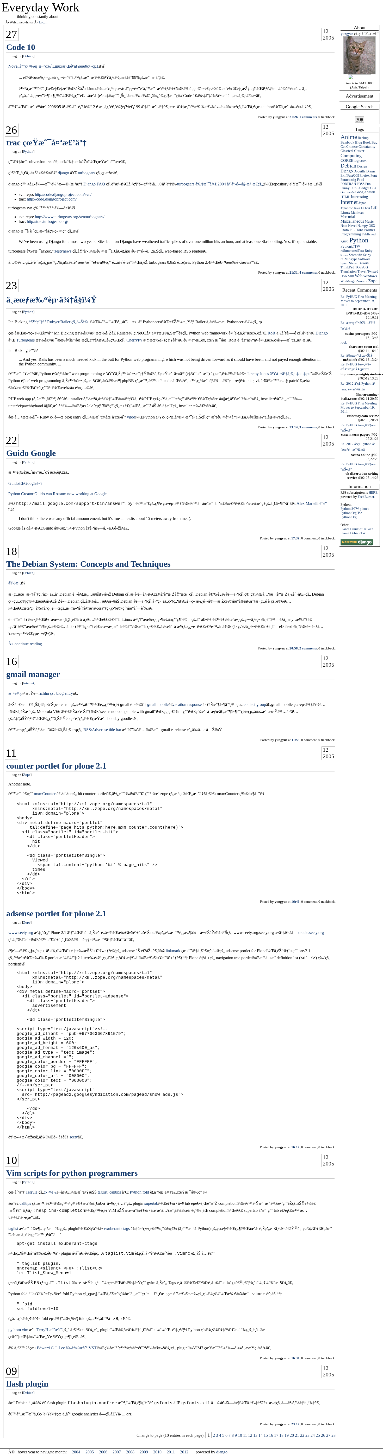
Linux (345, 212)
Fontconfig (348, 180)
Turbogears (25, 340)
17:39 (295, 538)
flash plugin (27, 1383)
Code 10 (20, 47)
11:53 (296, 740)
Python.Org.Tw (351, 513)
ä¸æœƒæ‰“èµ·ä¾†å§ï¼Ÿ (51, 299)
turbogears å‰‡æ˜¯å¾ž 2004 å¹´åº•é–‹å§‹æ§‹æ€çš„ (220, 184)
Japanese (347, 208)
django (63, 173)
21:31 (293, 272)
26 (11, 130)
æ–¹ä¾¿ (14, 693)
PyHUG (345, 241)
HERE (373, 492)
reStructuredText (352, 251)
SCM (344, 259)
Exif (344, 175)
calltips (115, 1192)
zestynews (62, 251)
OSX (372, 226)
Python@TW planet (355, 509)
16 (11, 661)
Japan (363, 203)
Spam (344, 263)
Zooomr (361, 281)
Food (360, 180)
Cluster (359, 151)
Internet (349, 202)
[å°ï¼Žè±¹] (359, 73)
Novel (352, 226)
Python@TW (350, 246)
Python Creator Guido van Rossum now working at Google (57, 494)
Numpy (362, 226)
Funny (345, 188)
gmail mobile (158, 704)
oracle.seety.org (311, 932)
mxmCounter (44, 793)
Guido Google (31, 453)
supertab (151, 1203)
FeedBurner (366, 497)
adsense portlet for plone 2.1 (56, 913)
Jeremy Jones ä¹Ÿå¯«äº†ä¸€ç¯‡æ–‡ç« (279, 373)
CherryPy (134, 340)
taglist (102, 1192)
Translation (349, 271)
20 (292, 1435)
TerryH (32, 1192)
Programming (351, 234)
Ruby (369, 251)
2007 (117, 1452)
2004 (76, 1452)
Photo (345, 230)
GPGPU (371, 192)
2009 (144, 1452)
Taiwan (363, 263)
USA (344, 276)
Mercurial (348, 217)
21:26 (293, 117)
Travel (362, 271)
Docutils (360, 171)
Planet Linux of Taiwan (357, 529)
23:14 (293, 427)
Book (367, 142)
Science (344, 255)
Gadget (364, 188)
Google (360, 192)
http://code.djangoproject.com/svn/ (63, 194)
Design (362, 166)
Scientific (355, 255)
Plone (359, 230)
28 (333, 1435)
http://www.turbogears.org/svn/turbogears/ (69, 217)
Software (364, 259)
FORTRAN (348, 184)
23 (11, 285)
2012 (184, 1452)
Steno (353, 263)
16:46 (295, 902)
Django (347, 171)
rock (344, 342)
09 (11, 1371)
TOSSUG (361, 267)
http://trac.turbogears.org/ (47, 221)
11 (11, 753)
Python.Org (349, 517)
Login (43, 22)
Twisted (372, 271)
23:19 (295, 1424)
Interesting (359, 196)
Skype (353, 259)
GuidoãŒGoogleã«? (25, 483)
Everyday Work (40, 7)
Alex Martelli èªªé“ (311, 503)
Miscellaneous (352, 221)
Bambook (347, 142)
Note (344, 226)
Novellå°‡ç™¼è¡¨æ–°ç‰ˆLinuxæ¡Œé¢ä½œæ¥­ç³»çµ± (53, 66)
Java (357, 208)
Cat (343, 147)
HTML (345, 197)
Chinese (352, 147)
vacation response (187, 704)
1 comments (308, 117)
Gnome (346, 192)
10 (11, 1160)
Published (369, 234)
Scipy (367, 255)
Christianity (367, 147)
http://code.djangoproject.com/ (52, 199)
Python (358, 240)
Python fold (139, 1192)
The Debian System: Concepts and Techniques (88, 564)
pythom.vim (18, 1330)
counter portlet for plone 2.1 (56, 765)
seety (74, 1137)
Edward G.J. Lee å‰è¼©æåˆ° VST (67, 1348)
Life (375, 207)
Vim (351, 276)
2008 (130, 1452)
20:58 (293, 648)
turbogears (86, 173)
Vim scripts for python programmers (72, 1173)
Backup (363, 138)
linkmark (173, 951)
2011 (171, 1452)
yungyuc (347, 34)
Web (358, 276)
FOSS (361, 184)
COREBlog (350, 160)
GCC (373, 188)
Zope (373, 280)
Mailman (357, 213)
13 (255, 1435)
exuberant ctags (117, 1228)
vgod (131, 417)
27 (11, 34)
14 (260, 1435)
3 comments (308, 427)
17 (276, 1435)
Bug (375, 142)
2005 (328, 38)
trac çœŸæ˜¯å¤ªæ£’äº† (46, 142)
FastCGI (353, 175)
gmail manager (33, 674)
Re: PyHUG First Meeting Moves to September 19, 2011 (359, 301)
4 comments (308, 272)
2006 (103, 1452)
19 (287, 1435)
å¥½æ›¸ (14, 583)
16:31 (295, 1358)
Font (373, 175)
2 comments (308, 648)
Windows (370, 276)
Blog (358, 142)
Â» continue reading (25, 644)
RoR (271, 333)
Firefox (365, 175)
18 (11, 551)
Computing (351, 155)
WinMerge (348, 281)
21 (297, 1435)
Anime (349, 136)
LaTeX (365, 208)
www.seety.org (20, 932)
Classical (347, 151)
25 (318, 1435)
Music (369, 221)
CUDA (363, 161)
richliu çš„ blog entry (56, 693)
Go (353, 192)
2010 (157, 1452)
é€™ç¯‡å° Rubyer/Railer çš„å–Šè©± (59, 322)
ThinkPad (347, 267)
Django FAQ (94, 184)
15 (266, 1435)
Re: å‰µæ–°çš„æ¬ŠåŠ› (357, 355)
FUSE (354, 188)
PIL (352, 230)
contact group (255, 704)
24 (313, 1435)
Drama (370, 171)
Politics (369, 230)
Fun (368, 184)
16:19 (295, 1147)
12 (326, 31)
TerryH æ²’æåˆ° (49, 1330)
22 (11, 440)
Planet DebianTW (353, 533)
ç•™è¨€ (50, 1192)
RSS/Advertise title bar (102, 729)
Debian (348, 166)
